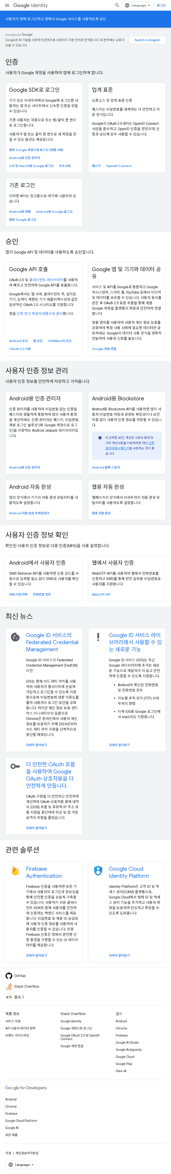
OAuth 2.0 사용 (20, 349)
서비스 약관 (12, 1021)
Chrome (121, 1028)
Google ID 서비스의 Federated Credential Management (52, 642)
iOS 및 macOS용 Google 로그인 (31, 166)
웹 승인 (38, 341)
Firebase (122, 1035)
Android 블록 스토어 (106, 467)
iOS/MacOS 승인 (59, 341)
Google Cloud (125, 1057)
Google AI (12, 1128)
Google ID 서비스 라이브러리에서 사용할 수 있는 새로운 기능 (135, 642)
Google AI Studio (127, 1042)
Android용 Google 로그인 (54, 212)
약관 (8, 1153)
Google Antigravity (129, 1049)
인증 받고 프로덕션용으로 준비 (40, 314)
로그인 (161, 5)
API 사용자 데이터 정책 (20, 1028)
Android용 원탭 (20, 212)
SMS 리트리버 (18, 594)
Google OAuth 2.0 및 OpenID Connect (80, 1037)
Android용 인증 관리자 (24, 158)
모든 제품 (11, 1135)
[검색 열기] (117, 5)
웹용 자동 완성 (101, 513)
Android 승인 (18, 341)
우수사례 (65, 166)
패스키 (96, 166)
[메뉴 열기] (7, 5)
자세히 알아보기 (36, 745)
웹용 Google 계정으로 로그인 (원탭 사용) (36, 150)
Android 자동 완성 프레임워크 (29, 513)
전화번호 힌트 (42, 594)
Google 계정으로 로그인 (76, 1028)
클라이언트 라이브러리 (46, 280)
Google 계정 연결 (104, 349)
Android (121, 1021)
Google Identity (71, 1021)
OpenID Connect (118, 166)
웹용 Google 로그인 (22, 220)
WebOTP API (101, 594)
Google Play (124, 1064)
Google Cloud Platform (21, 1120)
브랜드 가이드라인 (17, 1035)
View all (121, 1071)
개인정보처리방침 (27, 1153)
